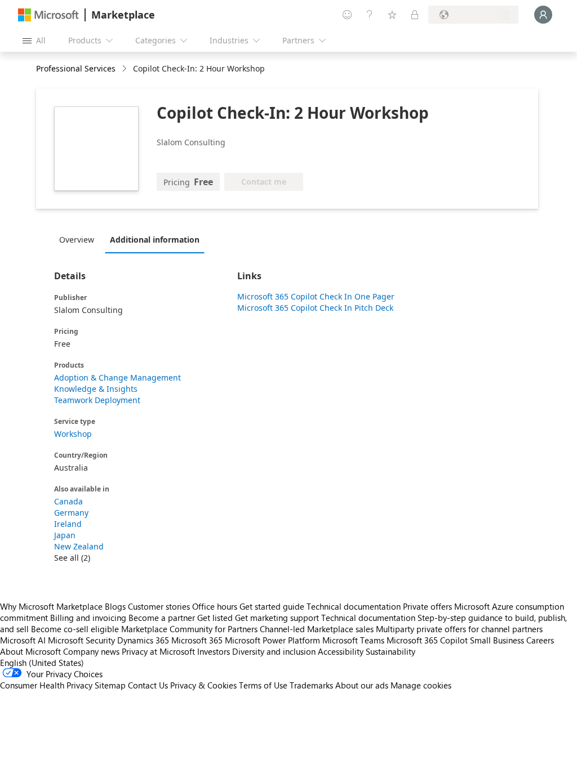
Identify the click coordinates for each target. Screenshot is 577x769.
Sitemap (110, 685)
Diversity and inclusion (274, 651)
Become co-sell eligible (75, 628)
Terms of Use (263, 685)
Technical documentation (354, 606)
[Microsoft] (48, 14)
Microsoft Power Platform (272, 640)
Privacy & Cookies (203, 685)
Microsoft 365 (197, 640)
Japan (65, 535)
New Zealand (79, 546)
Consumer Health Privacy (46, 685)
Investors (213, 651)
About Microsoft (30, 651)
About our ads (361, 685)
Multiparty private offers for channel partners (459, 628)
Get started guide (271, 606)
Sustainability (390, 651)
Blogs (115, 606)
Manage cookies (420, 685)
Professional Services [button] (76, 68)
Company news (91, 651)
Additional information (154, 239)
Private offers (427, 606)
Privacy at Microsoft (158, 651)
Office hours (214, 606)
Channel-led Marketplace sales (317, 628)
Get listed (215, 617)
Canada (68, 501)
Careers (540, 640)
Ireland (68, 523)
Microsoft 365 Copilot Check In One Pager (315, 296)
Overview (76, 239)
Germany (71, 512)
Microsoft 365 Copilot (427, 640)
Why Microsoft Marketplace (51, 606)
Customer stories (159, 606)
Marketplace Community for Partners (189, 628)
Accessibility (340, 651)
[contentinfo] (125, 69)
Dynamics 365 (143, 640)
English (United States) (42, 662)
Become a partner (161, 617)
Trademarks (311, 685)
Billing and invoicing (88, 617)
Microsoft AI (23, 640)
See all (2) (72, 557)
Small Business (497, 640)
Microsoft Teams (353, 640)
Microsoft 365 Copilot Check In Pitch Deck (315, 307)
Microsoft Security (81, 640)
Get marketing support (277, 617)
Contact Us (148, 685)
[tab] (79, 239)
